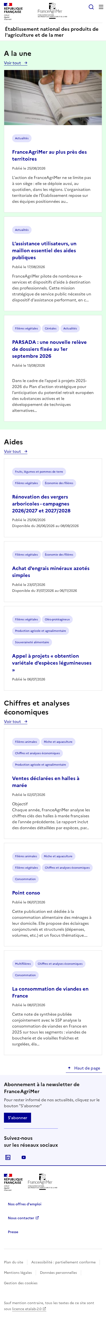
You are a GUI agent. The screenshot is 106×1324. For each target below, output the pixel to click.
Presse (13, 1232)
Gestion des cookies (20, 1283)
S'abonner (17, 1118)
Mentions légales (18, 1272)
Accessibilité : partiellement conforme (63, 1262)
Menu (101, 7)
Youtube (24, 1157)
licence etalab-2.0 (26, 1309)
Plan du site (13, 1262)
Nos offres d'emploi (24, 1204)
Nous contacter (21, 1218)
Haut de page (86, 1068)
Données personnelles (58, 1272)
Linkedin (8, 1157)
